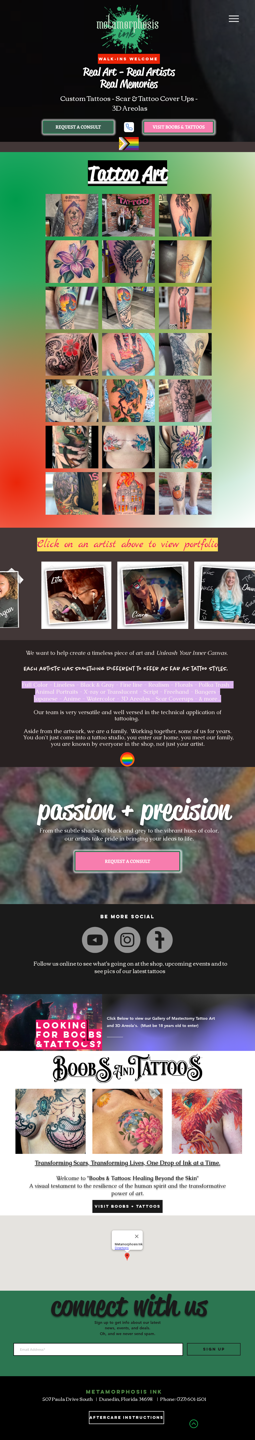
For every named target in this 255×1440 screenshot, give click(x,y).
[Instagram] (127, 940)
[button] (78, 127)
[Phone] (129, 127)
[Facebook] (117, 940)
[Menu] (233, 18)
